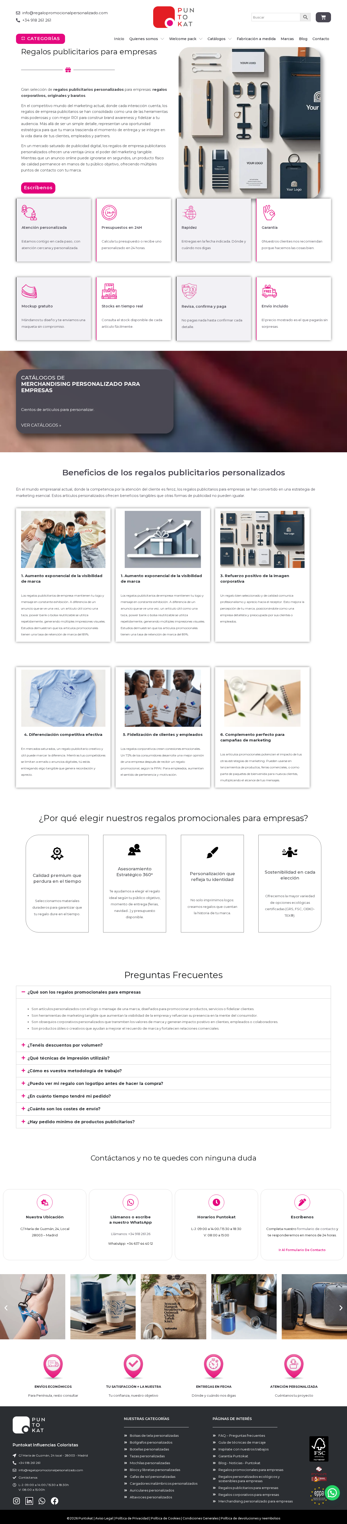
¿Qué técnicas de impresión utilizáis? (68, 1058)
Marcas (287, 39)
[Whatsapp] (42, 1501)
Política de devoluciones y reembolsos (250, 1518)
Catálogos (217, 39)
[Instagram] (16, 1501)
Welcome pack (182, 39)
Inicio (119, 39)
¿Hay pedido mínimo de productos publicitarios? (81, 1121)
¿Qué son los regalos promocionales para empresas (84, 992)
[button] (173, 992)
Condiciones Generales (201, 1518)
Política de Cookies (165, 1518)
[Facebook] (54, 1501)
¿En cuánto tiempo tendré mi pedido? (69, 1096)
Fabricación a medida (256, 39)
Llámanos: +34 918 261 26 (130, 1234)
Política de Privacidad (132, 1518)
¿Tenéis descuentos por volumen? (65, 1045)
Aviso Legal (104, 1518)
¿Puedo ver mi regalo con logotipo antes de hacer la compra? (95, 1083)
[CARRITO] (323, 17)
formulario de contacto (316, 1229)
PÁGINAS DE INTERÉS (232, 1418)
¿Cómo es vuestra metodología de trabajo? (74, 1070)
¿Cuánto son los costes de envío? (63, 1108)
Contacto (320, 39)
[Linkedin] (29, 1501)
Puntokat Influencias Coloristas (45, 1445)
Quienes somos (143, 39)
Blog (303, 39)
